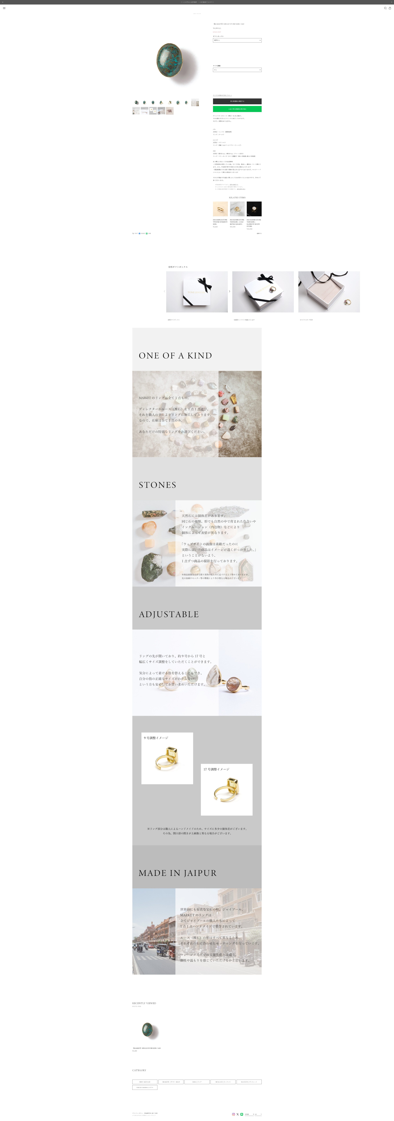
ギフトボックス (218, 36)
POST (136, 233)
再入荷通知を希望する (237, 101)
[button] (229, 291)
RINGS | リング (197, 1082)
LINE (149, 233)
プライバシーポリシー (137, 1113)
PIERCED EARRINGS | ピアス (145, 1087)
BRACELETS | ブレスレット (249, 1082)
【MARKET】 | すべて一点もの (171, 1082)
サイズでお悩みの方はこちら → (222, 95)
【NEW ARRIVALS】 (145, 1082)
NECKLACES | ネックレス (223, 1082)
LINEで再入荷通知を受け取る (237, 109)
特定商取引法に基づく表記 (150, 1113)
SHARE (143, 233)
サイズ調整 (217, 66)
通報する (259, 233)
